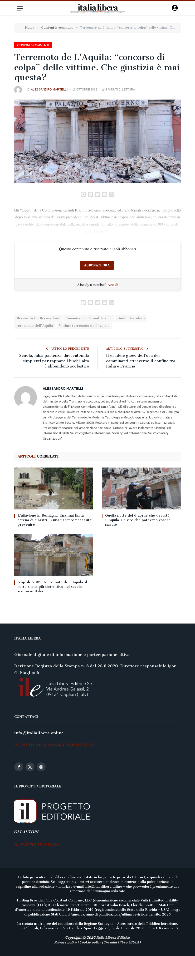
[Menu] (20, 8)
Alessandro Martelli (49, 89)
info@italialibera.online (39, 732)
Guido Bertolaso (131, 318)
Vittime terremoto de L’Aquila (84, 326)
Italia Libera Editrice (113, 938)
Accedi (112, 284)
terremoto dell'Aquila (35, 326)
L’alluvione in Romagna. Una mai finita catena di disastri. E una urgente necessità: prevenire (55, 520)
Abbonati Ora (97, 265)
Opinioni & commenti (33, 45)
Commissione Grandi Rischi (89, 318)
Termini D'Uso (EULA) (122, 942)
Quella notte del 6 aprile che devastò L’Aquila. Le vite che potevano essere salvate (138, 520)
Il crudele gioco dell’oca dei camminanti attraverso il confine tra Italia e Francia (140, 360)
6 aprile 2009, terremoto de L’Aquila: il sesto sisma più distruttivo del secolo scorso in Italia (52, 586)
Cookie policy (90, 942)
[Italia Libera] (97, 8)
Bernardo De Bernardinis (38, 318)
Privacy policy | (66, 942)
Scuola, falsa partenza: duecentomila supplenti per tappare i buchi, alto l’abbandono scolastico (54, 360)
